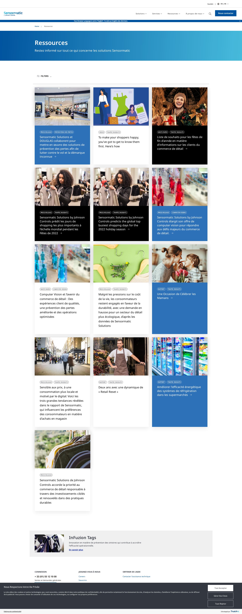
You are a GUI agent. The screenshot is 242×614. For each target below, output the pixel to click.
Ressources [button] (173, 13)
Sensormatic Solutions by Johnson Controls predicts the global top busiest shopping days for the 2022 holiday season (120, 223)
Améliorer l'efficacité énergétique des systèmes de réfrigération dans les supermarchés (179, 391)
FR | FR (223, 4)
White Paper (162, 132)
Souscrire (83, 580)
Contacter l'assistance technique (136, 576)
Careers (82, 576)
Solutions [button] (140, 13)
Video (101, 132)
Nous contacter (225, 13)
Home (37, 26)
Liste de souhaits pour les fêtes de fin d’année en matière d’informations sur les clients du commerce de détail (179, 142)
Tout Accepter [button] (220, 588)
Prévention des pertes (64, 132)
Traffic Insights (113, 132)
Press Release (46, 132)
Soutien (210, 4)
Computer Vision (179, 212)
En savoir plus (76, 549)
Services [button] (156, 13)
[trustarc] (234, 611)
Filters (45, 76)
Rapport (161, 289)
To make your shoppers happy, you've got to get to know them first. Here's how (119, 141)
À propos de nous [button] (194, 13)
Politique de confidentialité (12, 611)
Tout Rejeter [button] (220, 603)
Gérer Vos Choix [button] (220, 596)
